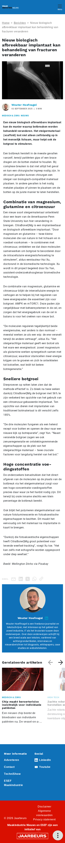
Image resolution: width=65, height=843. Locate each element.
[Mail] (14, 578)
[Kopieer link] (42, 579)
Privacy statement (44, 819)
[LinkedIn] (21, 578)
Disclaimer (44, 806)
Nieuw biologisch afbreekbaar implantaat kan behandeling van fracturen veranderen (30, 27)
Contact (9, 767)
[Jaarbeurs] (32, 835)
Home (6, 22)
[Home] (10, 7)
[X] (28, 578)
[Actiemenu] (58, 835)
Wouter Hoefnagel (24, 104)
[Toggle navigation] (60, 7)
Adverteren (11, 760)
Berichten (20, 22)
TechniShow (12, 773)
